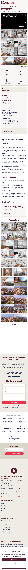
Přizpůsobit (14, 563)
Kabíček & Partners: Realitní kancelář (11, 477)
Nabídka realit (4, 505)
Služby (3, 508)
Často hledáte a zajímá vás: (11, 541)
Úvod (2, 503)
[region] (14, 558)
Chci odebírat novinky (14, 453)
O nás (2, 510)
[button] (26, 2)
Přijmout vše (14, 559)
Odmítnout (14, 567)
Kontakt (3, 513)
